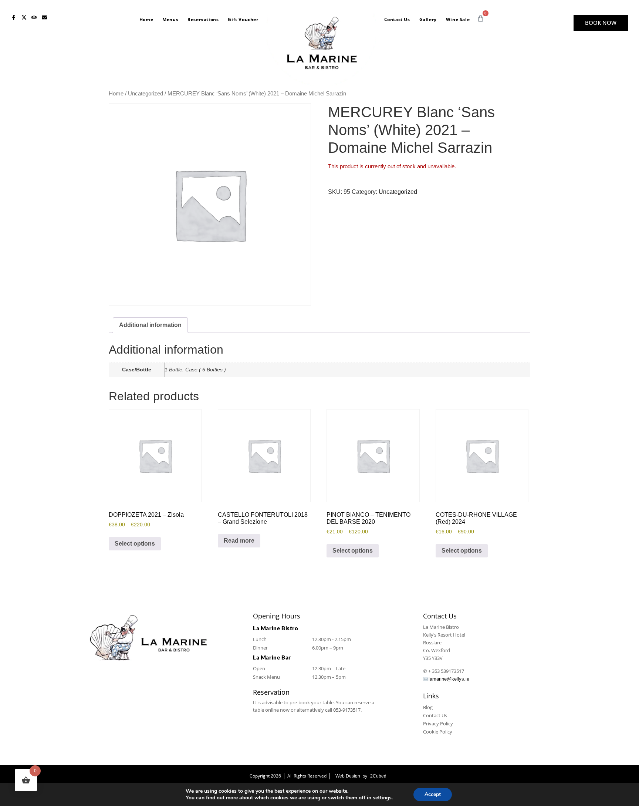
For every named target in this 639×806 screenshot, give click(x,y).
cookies (279, 797)
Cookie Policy (437, 731)
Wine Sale (458, 19)
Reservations (203, 19)
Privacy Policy (438, 723)
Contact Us (397, 19)
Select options (135, 543)
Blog (428, 707)
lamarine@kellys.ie (449, 679)
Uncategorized (145, 94)
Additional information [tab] (150, 325)
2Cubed (378, 776)
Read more (239, 540)
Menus (170, 19)
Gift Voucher (243, 19)
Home (146, 19)
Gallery (428, 19)
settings (382, 798)
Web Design (347, 776)
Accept (433, 794)
